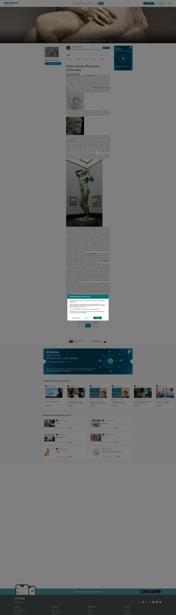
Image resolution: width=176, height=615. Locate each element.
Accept (97, 318)
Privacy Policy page (94, 309)
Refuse (87, 318)
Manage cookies (76, 318)
